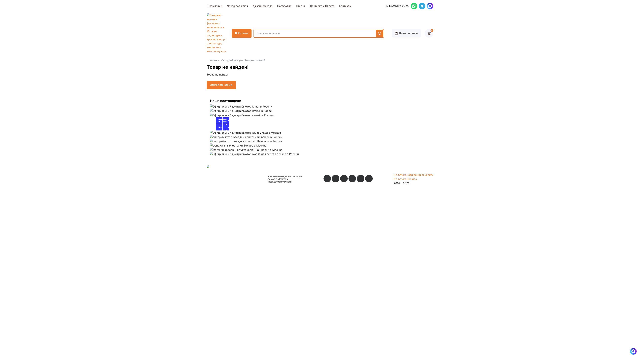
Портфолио (284, 6)
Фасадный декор (231, 60)
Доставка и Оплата (322, 6)
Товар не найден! (255, 60)
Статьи (300, 6)
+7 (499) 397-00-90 (397, 6)
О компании (214, 6)
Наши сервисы (408, 33)
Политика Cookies (405, 179)
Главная (212, 60)
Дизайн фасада (262, 6)
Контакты (345, 6)
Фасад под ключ (237, 6)
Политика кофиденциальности (413, 174)
